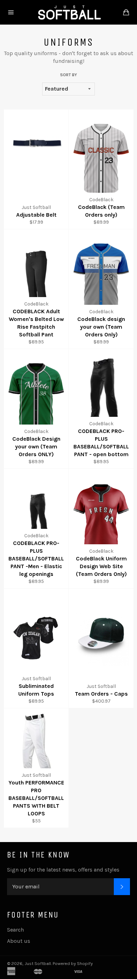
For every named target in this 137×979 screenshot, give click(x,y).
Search (15, 929)
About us (18, 941)
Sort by (68, 74)
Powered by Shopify (73, 963)
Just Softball (38, 963)
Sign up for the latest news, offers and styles (63, 869)
